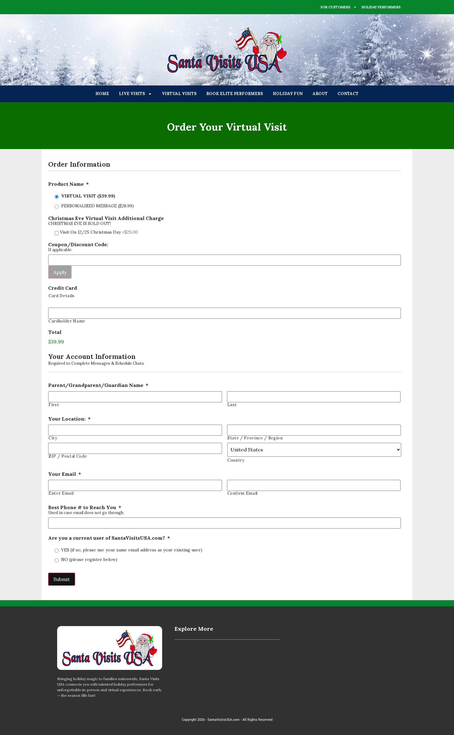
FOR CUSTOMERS (335, 7)
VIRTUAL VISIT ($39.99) (88, 196)
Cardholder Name (66, 321)
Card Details (61, 296)
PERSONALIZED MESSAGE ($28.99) (97, 206)
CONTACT (348, 93)
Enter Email (61, 493)
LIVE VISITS (132, 93)
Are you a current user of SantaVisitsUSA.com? (109, 538)
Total (54, 332)
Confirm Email (242, 493)
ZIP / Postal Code (67, 456)
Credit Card (62, 288)
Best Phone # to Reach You (84, 507)
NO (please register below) (89, 559)
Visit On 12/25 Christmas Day (99, 232)
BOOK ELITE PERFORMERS (234, 93)
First (53, 405)
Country (236, 460)
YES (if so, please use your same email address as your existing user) (131, 550)
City (52, 438)
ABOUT (320, 93)
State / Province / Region (255, 438)
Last (232, 405)
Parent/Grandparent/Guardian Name (98, 385)
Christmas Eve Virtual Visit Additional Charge (106, 218)
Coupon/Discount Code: (78, 244)
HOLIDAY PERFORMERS (381, 7)
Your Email (64, 474)
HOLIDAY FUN (288, 93)
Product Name (68, 184)
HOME (102, 93)
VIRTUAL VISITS (179, 93)
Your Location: (69, 419)
